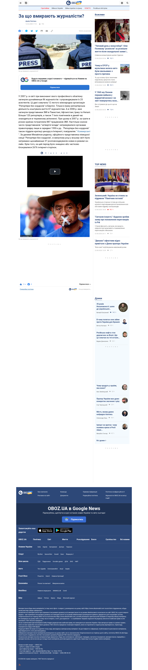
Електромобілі (53, 569)
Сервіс (67, 569)
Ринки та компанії (44, 583)
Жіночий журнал (69, 598)
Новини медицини (44, 591)
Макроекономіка (58, 583)
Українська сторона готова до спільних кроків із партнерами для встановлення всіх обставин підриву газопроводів (111, 204)
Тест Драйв (42, 569)
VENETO (88, 8)
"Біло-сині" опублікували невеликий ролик (110, 247)
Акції (61, 569)
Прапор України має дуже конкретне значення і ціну (108, 400)
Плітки (46, 598)
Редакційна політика (27, 289)
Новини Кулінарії (58, 576)
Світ (49, 539)
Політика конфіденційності (115, 492)
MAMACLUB (57, 591)
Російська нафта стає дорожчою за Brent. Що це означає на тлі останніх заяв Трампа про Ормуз (108, 335)
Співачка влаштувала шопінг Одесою (109, 55)
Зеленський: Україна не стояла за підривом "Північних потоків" (111, 197)
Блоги (93, 539)
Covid (65, 591)
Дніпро (61, 547)
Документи (64, 495)
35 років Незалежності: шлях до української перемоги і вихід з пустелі (105, 306)
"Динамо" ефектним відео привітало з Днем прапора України (111, 242)
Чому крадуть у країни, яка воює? (107, 387)
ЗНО (71, 561)
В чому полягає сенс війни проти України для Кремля (108, 320)
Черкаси (69, 547)
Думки (98, 298)
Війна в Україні (57, 8)
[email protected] (45, 653)
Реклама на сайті (44, 495)
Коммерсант (83, 131)
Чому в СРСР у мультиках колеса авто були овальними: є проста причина (106, 69)
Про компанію (43, 492)
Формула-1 (70, 554)
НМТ (76, 561)
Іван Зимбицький (102, 392)
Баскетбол (48, 554)
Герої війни (45, 8)
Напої (48, 576)
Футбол (40, 554)
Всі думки (101, 440)
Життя (65, 539)
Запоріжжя (53, 547)
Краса (53, 598)
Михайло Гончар (102, 433)
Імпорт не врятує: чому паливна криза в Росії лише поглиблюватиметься (107, 427)
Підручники (46, 561)
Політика (37, 539)
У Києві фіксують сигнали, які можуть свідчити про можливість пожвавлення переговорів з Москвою (110, 228)
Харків (45, 547)
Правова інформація (90, 492)
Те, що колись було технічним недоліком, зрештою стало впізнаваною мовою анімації (106, 80)
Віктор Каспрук (101, 325)
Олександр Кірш (102, 418)
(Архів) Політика (30, 21)
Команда (63, 492)
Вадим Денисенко (102, 341)
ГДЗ (39, 561)
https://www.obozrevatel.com (94, 608)
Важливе (100, 14)
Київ (39, 547)
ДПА (66, 561)
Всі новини (125, 539)
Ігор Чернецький (102, 405)
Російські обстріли (100, 8)
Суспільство (111, 539)
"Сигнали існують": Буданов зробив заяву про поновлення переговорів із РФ (112, 220)
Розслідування (83, 539)
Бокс (62, 554)
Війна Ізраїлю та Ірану (73, 8)
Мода (59, 598)
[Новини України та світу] (73, 290)
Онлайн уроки (58, 561)
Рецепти (41, 576)
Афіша (40, 598)
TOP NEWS (100, 164)
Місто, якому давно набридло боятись (105, 413)
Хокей (56, 554)
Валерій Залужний (103, 312)
